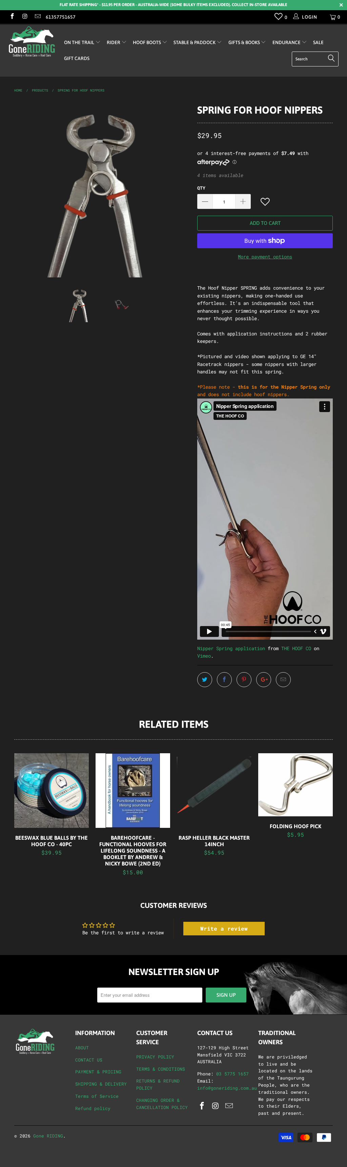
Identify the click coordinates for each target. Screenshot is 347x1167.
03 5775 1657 (232, 1074)
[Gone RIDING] (31, 42)
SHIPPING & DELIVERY (101, 1084)
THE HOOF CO (296, 648)
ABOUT (82, 1048)
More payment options (265, 256)
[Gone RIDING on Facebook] (11, 17)
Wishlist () (278, 18)
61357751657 (61, 17)
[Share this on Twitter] (204, 679)
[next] (181, 189)
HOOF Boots (147, 42)
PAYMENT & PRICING (98, 1072)
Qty (201, 188)
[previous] (23, 189)
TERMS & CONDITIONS (160, 1069)
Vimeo (204, 656)
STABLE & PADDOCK (195, 42)
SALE (318, 42)
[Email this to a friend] (283, 679)
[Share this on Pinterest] (244, 679)
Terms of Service (97, 1096)
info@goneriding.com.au (227, 1088)
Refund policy (92, 1108)
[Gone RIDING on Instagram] (24, 17)
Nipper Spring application (231, 648)
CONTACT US (88, 1060)
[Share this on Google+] (263, 679)
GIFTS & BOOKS (244, 42)
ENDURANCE (287, 42)
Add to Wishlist (266, 202)
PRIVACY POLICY (155, 1057)
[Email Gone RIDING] (37, 17)
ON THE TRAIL (79, 42)
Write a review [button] (224, 928)
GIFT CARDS (76, 58)
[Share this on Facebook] (224, 679)
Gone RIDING (48, 1136)
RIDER (114, 42)
